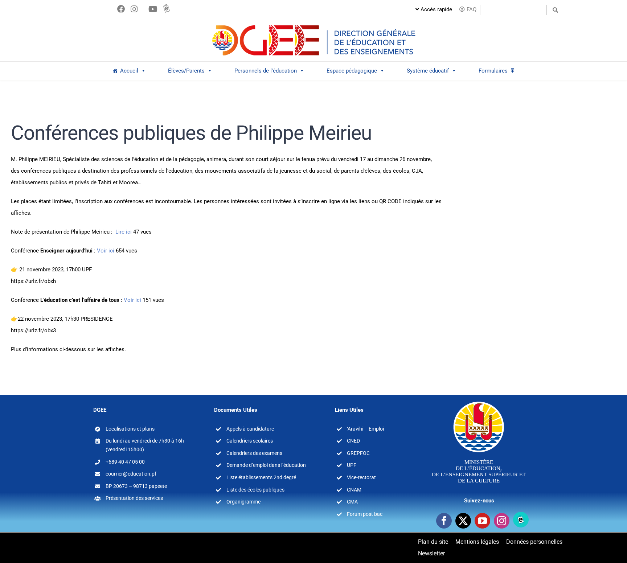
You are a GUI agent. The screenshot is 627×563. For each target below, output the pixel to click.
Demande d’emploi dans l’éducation (266, 465)
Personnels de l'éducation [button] (265, 70)
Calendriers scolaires (249, 441)
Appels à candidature (250, 429)
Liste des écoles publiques (255, 490)
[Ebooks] (521, 519)
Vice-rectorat (361, 477)
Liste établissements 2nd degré (261, 477)
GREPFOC (358, 453)
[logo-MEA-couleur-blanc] (478, 401)
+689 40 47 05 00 (125, 462)
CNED (353, 441)
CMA (352, 502)
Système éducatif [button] (428, 70)
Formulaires (493, 70)
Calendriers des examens (254, 453)
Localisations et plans (130, 429)
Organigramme (243, 502)
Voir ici (105, 250)
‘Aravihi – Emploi (365, 429)
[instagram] (501, 521)
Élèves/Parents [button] (186, 70)
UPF (351, 465)
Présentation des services (134, 498)
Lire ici (123, 232)
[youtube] (482, 521)
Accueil (129, 70)
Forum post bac (364, 514)
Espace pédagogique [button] (352, 70)
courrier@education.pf (131, 474)
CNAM (354, 490)
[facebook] (444, 521)
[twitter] (463, 521)
